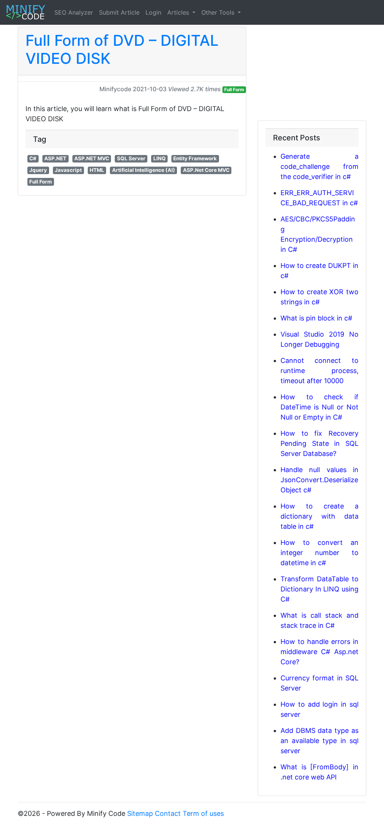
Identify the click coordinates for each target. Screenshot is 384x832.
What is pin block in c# (316, 318)
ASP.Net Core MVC (206, 170)
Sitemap (140, 813)
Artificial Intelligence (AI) (143, 170)
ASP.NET (55, 158)
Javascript (68, 170)
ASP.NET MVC (91, 158)
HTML (97, 170)
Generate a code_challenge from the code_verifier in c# (319, 166)
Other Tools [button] (218, 12)
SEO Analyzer (73, 12)
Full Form (234, 89)
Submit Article (119, 12)
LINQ (159, 158)
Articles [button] (179, 12)
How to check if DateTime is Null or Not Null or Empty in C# (319, 407)
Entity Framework (195, 158)
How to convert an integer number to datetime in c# (319, 553)
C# (32, 158)
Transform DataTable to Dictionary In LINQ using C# (319, 589)
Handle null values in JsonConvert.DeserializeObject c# (319, 480)
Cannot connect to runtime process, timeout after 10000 (319, 371)
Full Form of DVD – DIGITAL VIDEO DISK (122, 49)
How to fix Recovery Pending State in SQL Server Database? (319, 443)
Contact (168, 813)
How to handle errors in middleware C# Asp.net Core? (319, 652)
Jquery (38, 170)
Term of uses (203, 813)
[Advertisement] (312, 73)
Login (153, 12)
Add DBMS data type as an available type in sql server (319, 741)
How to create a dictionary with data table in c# (319, 516)
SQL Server (131, 158)
